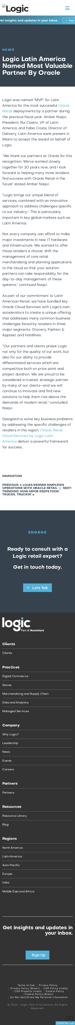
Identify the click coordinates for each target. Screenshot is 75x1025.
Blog (5, 824)
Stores (7, 685)
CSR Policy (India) (56, 988)
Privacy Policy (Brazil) (25, 988)
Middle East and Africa (18, 891)
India (5, 882)
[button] (67, 8)
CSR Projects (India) (28, 991)
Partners (8, 792)
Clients (7, 653)
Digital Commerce (15, 676)
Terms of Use (26, 985)
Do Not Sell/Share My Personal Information (39, 997)
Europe (7, 874)
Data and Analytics (15, 702)
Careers (8, 769)
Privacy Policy (48, 985)
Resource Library (14, 816)
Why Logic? (10, 734)
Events (7, 761)
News (6, 752)
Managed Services (15, 711)
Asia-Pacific (11, 865)
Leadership (10, 743)
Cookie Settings (65, 1022)
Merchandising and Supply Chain (25, 694)
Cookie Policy (55, 991)
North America (12, 848)
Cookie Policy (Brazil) (39, 994)
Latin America (12, 856)
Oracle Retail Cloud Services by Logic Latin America (32, 436)
